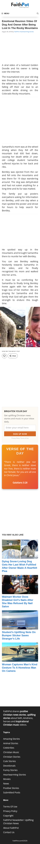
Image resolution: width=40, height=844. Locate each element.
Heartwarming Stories (27, 32)
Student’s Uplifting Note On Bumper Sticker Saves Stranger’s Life (19, 635)
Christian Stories (11, 756)
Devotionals (9, 765)
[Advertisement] (20, 48)
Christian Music (11, 752)
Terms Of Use (10, 806)
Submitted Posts (11, 792)
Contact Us (8, 832)
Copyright (8, 815)
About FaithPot (11, 827)
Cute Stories (9, 761)
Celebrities (8, 747)
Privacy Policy (10, 811)
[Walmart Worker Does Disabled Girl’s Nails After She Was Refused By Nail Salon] (20, 592)
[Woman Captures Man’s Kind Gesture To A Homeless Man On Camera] (20, 659)
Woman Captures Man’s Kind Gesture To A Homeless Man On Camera (19, 667)
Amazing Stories (11, 738)
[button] (37, 13)
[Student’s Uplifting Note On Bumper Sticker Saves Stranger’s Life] (20, 627)
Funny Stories (10, 770)
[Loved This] (4, 355)
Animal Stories (10, 743)
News (6, 783)
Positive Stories (11, 788)
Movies (7, 779)
